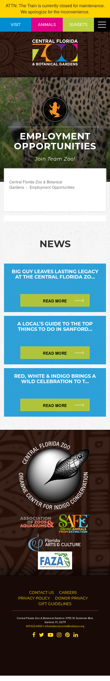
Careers (68, 592)
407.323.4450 (34, 626)
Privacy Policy (34, 598)
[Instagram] (59, 635)
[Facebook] (33, 635)
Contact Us (41, 592)
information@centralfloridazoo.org (64, 626)
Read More (55, 301)
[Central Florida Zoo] (55, 51)
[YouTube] (50, 635)
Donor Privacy (71, 598)
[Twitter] (41, 635)
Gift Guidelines (55, 603)
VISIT (16, 24)
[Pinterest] (67, 635)
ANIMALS (47, 24)
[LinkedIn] (75, 635)
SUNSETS (78, 24)
